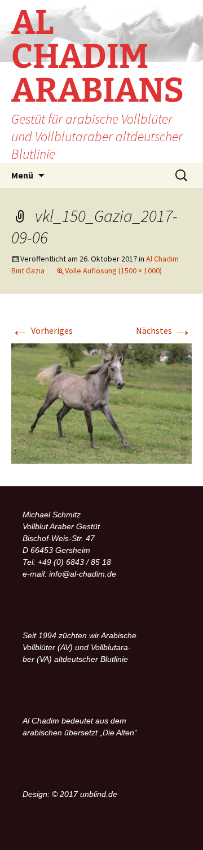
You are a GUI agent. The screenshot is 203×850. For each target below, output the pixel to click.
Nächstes (164, 330)
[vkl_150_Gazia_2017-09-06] (101, 402)
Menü (22, 175)
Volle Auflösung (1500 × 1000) (113, 270)
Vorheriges (42, 330)
